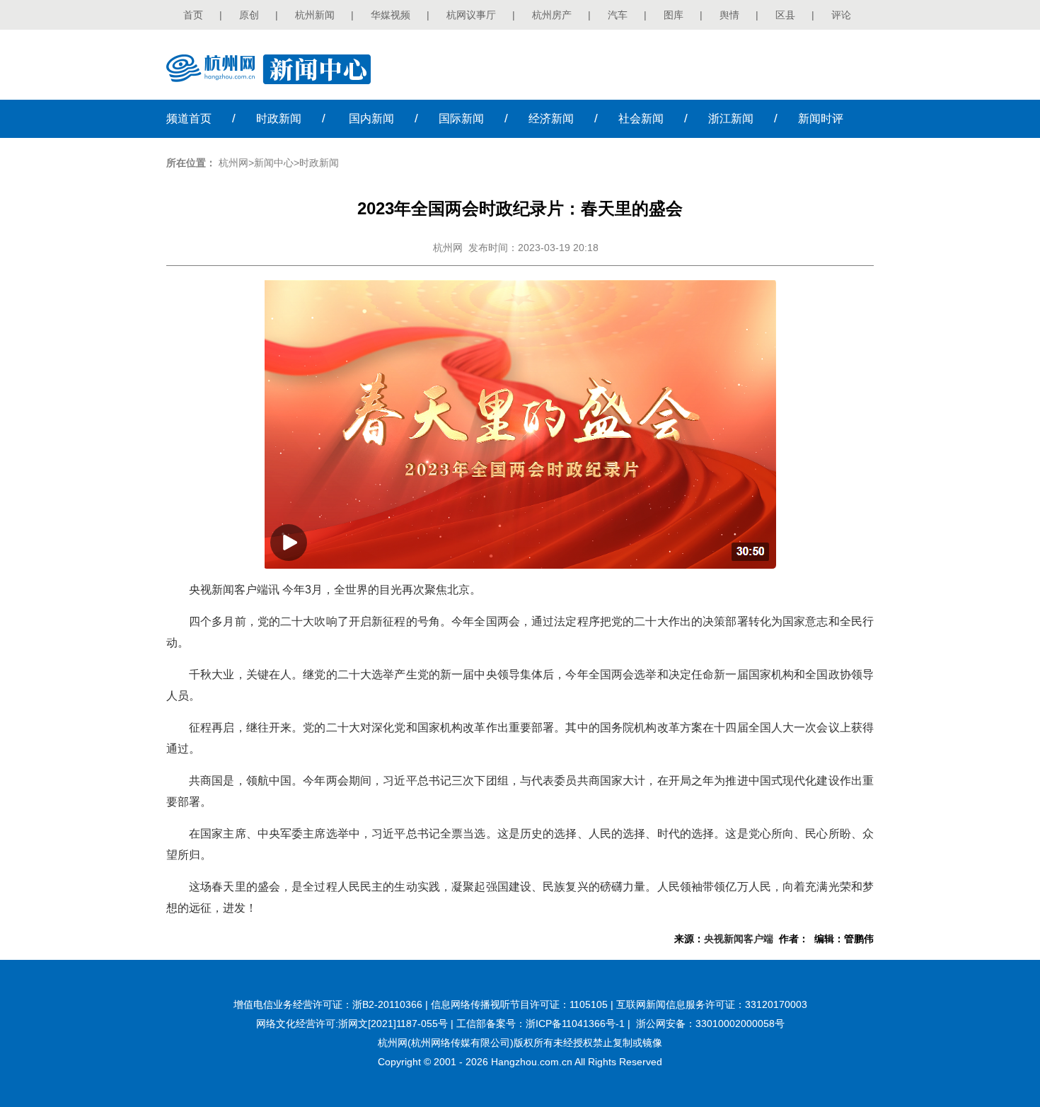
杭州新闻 (315, 15)
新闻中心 (274, 162)
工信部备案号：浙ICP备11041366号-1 (540, 1023)
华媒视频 (390, 15)
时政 (278, 118)
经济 (551, 118)
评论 (841, 15)
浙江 (730, 118)
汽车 (618, 15)
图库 (673, 15)
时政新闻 (319, 162)
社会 (641, 118)
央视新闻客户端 (738, 938)
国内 (371, 118)
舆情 (729, 15)
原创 (249, 15)
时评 (820, 118)
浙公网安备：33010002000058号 (710, 1023)
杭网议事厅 (471, 15)
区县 (785, 15)
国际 (461, 118)
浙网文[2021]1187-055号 (393, 1023)
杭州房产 (552, 15)
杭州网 (233, 162)
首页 (193, 15)
